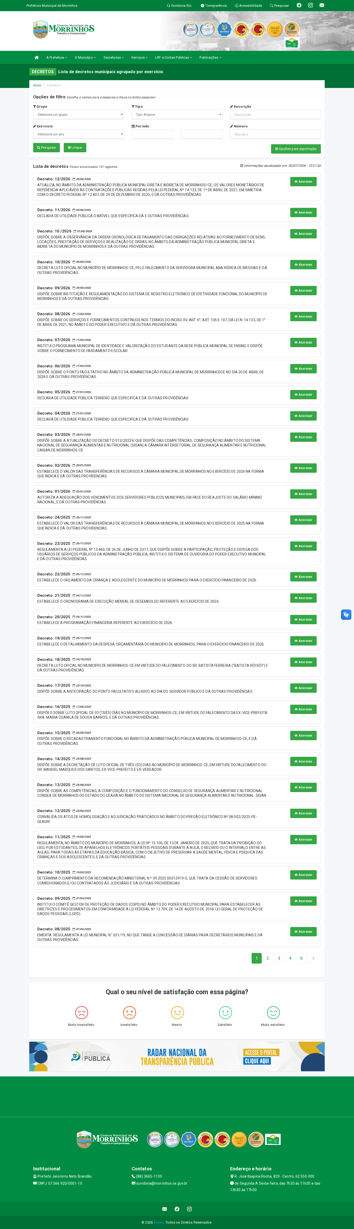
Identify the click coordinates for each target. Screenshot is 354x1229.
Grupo (41, 106)
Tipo (138, 106)
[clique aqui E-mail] (164, 1208)
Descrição (242, 106)
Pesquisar (48, 147)
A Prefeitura (55, 57)
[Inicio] (36, 57)
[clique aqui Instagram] (189, 1208)
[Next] (314, 958)
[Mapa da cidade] (177, 1095)
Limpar (76, 147)
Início (37, 85)
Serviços (138, 57)
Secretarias (113, 57)
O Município (84, 57)
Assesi (158, 1222)
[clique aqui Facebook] (177, 1208)
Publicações (209, 57)
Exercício (44, 126)
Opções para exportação (297, 149)
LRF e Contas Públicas (172, 57)
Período (142, 126)
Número (240, 126)
